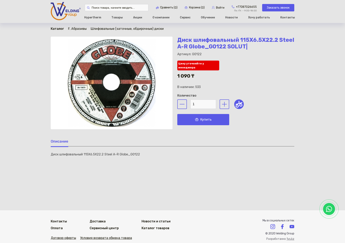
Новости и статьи (156, 221)
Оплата (57, 228)
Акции (137, 17)
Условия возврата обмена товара (106, 238)
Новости (231, 17)
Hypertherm (92, 17)
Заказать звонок (278, 7)
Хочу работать (259, 17)
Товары (117, 17)
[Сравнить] (239, 104)
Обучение (208, 17)
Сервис (185, 17)
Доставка (98, 221)
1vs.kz (290, 239)
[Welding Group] (66, 11)
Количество (186, 95)
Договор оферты (63, 238)
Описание (59, 141)
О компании (161, 17)
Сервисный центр (104, 228)
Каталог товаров (155, 228)
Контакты (287, 17)
